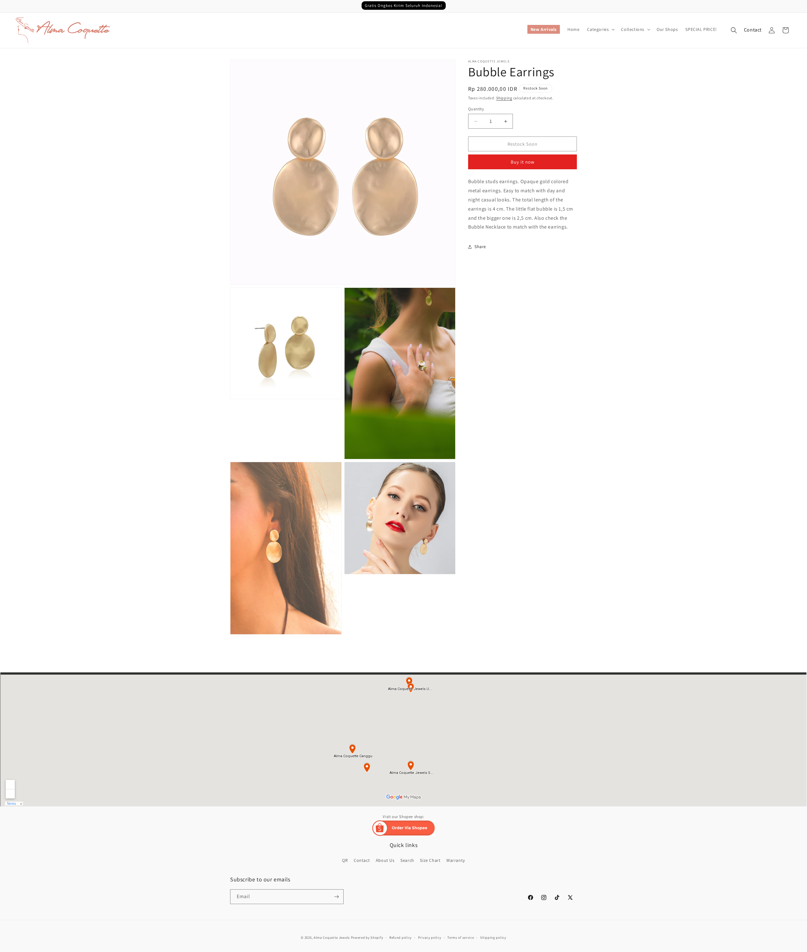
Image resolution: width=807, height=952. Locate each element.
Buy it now (523, 162)
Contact (753, 29)
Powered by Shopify (367, 937)
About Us (385, 860)
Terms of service (460, 937)
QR (345, 860)
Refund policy (400, 937)
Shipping (504, 98)
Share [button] (480, 246)
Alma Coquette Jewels (332, 937)
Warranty (455, 860)
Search (407, 860)
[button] (600, 29)
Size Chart (430, 860)
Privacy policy (429, 937)
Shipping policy (493, 937)
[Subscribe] (336, 896)
